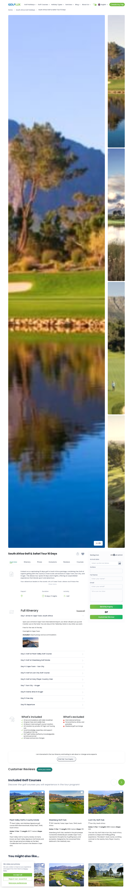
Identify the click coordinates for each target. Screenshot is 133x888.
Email (92, 583)
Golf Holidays (29, 4)
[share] (78, 554)
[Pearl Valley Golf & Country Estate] (27, 802)
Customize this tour (106, 617)
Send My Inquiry (106, 607)
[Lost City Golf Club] (105, 802)
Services (68, 4)
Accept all (17, 875)
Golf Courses (43, 4)
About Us (85, 4)
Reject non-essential (18, 879)
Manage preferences (18, 883)
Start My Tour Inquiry (66, 759)
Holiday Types (56, 4)
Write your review (44, 769)
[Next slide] (100, 281)
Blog (77, 4)
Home (10, 10)
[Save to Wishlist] (83, 554)
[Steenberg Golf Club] (66, 802)
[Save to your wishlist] (42, 792)
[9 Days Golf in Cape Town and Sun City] (105, 875)
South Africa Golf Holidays (25, 10)
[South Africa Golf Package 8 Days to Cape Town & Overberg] (66, 875)
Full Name (94, 575)
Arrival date (94, 559)
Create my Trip (117, 4)
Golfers (93, 567)
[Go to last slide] (12, 281)
